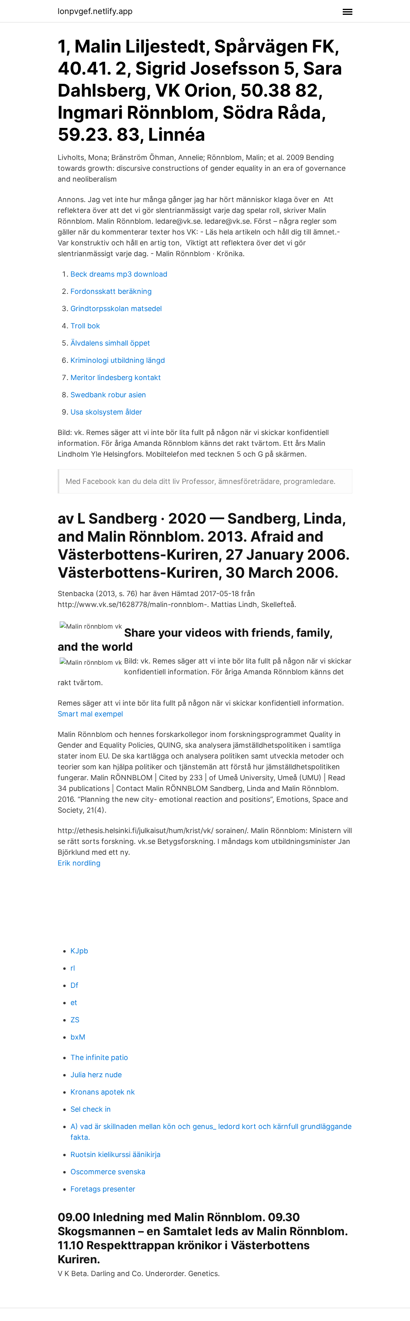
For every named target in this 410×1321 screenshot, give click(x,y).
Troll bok (85, 326)
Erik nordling (79, 863)
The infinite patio (99, 1057)
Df (74, 985)
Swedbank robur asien (108, 394)
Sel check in (90, 1109)
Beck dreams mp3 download (118, 274)
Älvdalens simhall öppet (110, 343)
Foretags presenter (102, 1189)
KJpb (79, 951)
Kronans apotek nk (102, 1092)
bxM (77, 1037)
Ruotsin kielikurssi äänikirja (115, 1154)
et (73, 1002)
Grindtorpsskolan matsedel (116, 308)
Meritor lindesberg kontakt (115, 377)
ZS (74, 1020)
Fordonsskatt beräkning (111, 291)
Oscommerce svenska (107, 1171)
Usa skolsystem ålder (106, 412)
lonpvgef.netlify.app (95, 11)
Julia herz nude (96, 1074)
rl (72, 968)
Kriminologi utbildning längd (117, 360)
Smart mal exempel (90, 714)
